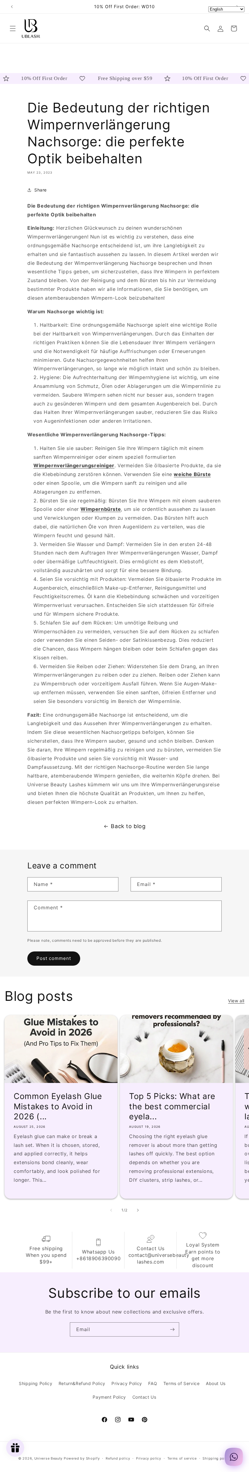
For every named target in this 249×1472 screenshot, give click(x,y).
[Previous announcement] (12, 6)
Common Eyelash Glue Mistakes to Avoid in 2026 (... (58, 1106)
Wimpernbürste (100, 509)
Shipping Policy (35, 1383)
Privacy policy (148, 1458)
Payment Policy (109, 1397)
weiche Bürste (192, 474)
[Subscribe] (172, 1329)
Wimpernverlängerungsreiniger (73, 465)
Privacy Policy (126, 1383)
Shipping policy (217, 1458)
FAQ (152, 1383)
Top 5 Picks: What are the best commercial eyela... (172, 1106)
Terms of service (182, 1458)
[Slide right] (138, 1210)
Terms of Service (181, 1383)
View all (236, 1000)
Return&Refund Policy (82, 1383)
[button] (12, 28)
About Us (216, 1383)
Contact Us (144, 1397)
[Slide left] (111, 1210)
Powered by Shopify (82, 1458)
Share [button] (40, 189)
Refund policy (118, 1458)
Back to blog (128, 826)
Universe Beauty (48, 1458)
